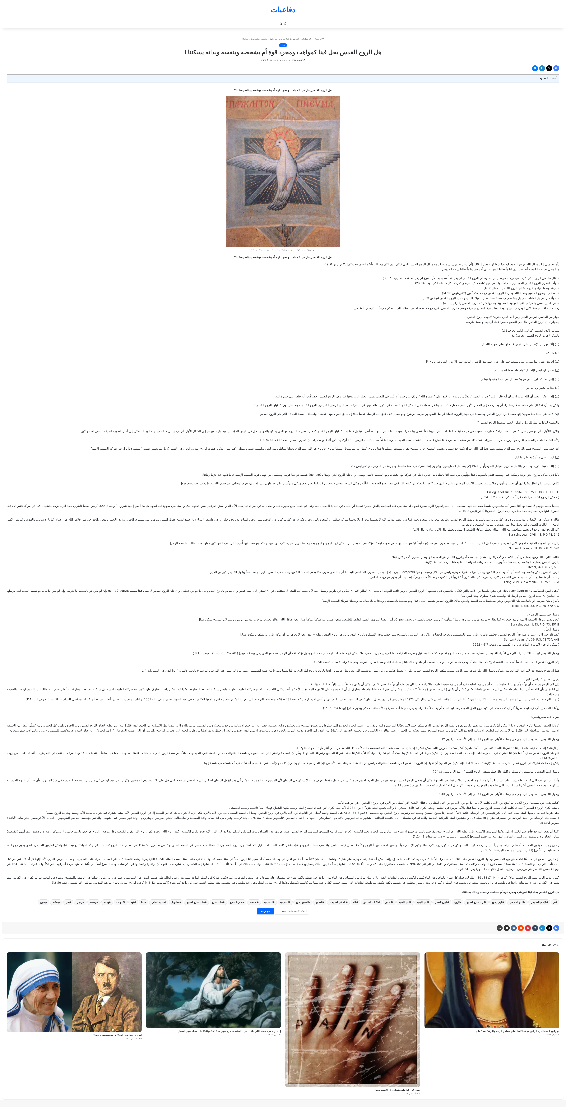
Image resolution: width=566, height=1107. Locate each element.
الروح (457, 902)
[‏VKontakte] (514, 928)
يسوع (43, 902)
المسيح (319, 902)
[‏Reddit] (521, 928)
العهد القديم (404, 902)
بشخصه (253, 902)
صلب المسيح (236, 902)
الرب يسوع (497, 902)
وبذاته (106, 902)
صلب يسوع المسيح (195, 902)
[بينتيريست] (528, 928)
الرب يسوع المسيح (476, 902)
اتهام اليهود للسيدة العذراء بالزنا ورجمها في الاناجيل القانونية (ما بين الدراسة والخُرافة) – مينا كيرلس (517, 1031)
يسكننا (55, 902)
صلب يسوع (217, 902)
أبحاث (310, 39)
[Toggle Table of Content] (552, 78)
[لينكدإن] (542, 68)
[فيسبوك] (556, 68)
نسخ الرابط (265, 911)
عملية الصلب (158, 902)
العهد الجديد (422, 902)
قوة (132, 902)
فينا (143, 902)
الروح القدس (441, 902)
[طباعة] (500, 928)
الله (354, 902)
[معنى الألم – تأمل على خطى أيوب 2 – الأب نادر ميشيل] (352, 1019)
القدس (388, 902)
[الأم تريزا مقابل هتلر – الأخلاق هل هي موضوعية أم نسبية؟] (74, 992)
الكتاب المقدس (370, 902)
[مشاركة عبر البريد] (507, 928)
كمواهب (120, 902)
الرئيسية (318, 39)
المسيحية (284, 902)
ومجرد (79, 902)
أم (554, 902)
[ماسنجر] (535, 68)
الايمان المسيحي (538, 902)
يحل (67, 902)
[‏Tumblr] (535, 928)
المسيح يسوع (302, 902)
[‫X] (549, 68)
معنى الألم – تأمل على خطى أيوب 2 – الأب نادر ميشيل (397, 1090)
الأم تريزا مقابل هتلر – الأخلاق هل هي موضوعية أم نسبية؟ (117, 1035)
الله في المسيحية (337, 902)
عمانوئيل (175, 902)
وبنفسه (93, 902)
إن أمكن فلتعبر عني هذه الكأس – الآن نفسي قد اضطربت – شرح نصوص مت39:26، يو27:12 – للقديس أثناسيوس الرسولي (229, 1031)
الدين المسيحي (516, 902)
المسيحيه (268, 902)
